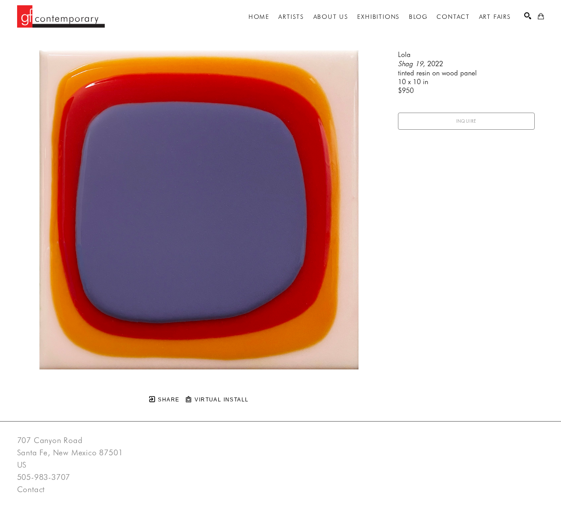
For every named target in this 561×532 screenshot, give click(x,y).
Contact (31, 489)
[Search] (527, 15)
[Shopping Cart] (541, 16)
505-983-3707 (44, 477)
